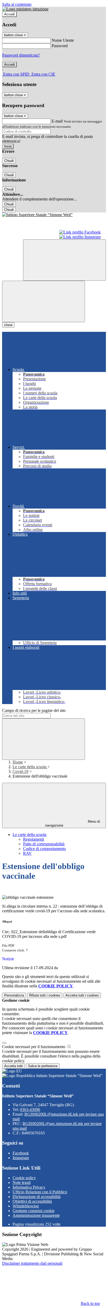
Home (18, 762)
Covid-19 (20, 771)
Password (60, 46)
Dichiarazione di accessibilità (37, 1196)
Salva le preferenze (42, 1066)
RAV (27, 853)
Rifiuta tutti (44, 995)
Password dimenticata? (21, 55)
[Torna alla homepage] (54, 214)
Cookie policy (24, 1178)
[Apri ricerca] (64, 260)
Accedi (9, 14)
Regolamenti (33, 839)
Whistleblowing (26, 1206)
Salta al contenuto (16, 4)
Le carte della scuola (30, 767)
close (8, 325)
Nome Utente (63, 40)
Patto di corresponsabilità (43, 844)
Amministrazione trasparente (36, 1215)
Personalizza (14, 995)
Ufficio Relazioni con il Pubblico (40, 1192)
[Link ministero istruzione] (25, 9)
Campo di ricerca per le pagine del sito (34, 710)
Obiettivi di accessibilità (32, 1201)
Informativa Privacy (29, 1187)
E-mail (57, 121)
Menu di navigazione (72, 823)
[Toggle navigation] (43, 301)
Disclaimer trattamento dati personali (32, 1263)
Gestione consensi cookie (34, 1210)
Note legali (22, 1182)
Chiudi (9, 161)
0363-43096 (30, 1109)
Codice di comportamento (44, 848)
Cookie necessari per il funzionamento (34, 1046)
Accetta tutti (82, 995)
